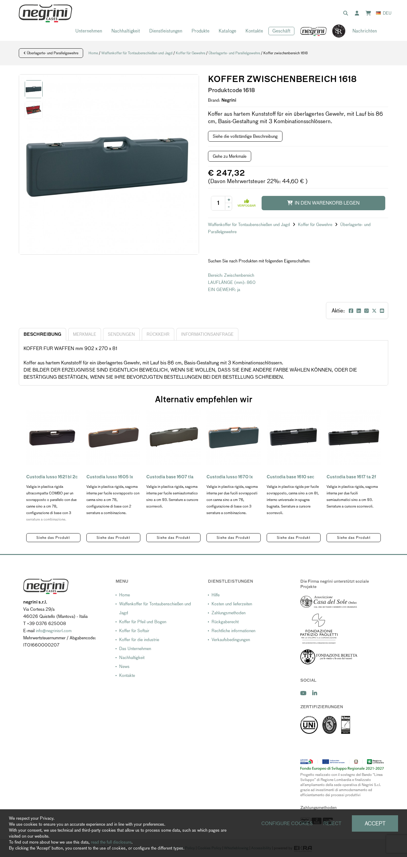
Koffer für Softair (134, 630)
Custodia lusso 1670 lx (229, 476)
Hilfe (216, 595)
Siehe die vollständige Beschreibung (245, 136)
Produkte (200, 30)
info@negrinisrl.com (54, 630)
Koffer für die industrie (139, 639)
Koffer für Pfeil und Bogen (142, 621)
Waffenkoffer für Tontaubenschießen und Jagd (137, 53)
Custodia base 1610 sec (290, 476)
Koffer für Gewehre (190, 53)
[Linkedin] (359, 311)
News (124, 666)
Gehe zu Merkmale (229, 156)
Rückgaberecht (225, 621)
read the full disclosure (111, 842)
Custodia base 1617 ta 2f (351, 476)
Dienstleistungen (165, 30)
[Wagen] (369, 13)
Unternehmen (88, 30)
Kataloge (227, 30)
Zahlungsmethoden (229, 612)
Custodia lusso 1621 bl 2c (52, 476)
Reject (332, 823)
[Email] (382, 311)
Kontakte (254, 30)
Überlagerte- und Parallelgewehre (52, 53)
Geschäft (281, 30)
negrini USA (313, 31)
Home (93, 53)
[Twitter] (374, 311)
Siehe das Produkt (53, 538)
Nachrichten (364, 30)
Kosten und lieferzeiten (232, 603)
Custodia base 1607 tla (169, 476)
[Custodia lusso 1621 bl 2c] (53, 437)
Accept (375, 823)
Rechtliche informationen (233, 630)
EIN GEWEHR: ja (224, 289)
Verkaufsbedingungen (231, 639)
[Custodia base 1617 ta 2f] (354, 437)
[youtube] (303, 693)
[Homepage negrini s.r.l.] (45, 13)
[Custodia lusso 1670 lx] (233, 437)
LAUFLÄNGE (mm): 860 (232, 282)
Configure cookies (287, 823)
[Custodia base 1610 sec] (294, 437)
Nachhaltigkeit (125, 30)
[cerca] (347, 13)
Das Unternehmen (135, 648)
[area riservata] (358, 13)
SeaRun (336, 31)
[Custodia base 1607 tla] (173, 437)
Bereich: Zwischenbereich (231, 275)
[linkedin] (314, 693)
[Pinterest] (366, 311)
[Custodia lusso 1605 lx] (113, 437)
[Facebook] (351, 311)
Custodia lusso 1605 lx (109, 476)
